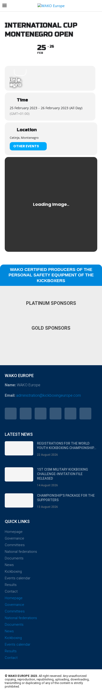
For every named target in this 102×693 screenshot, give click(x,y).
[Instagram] (40, 413)
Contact (11, 591)
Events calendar (17, 578)
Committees (15, 545)
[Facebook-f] (11, 413)
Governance (14, 538)
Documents (14, 558)
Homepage (14, 532)
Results (11, 585)
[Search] (97, 6)
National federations (21, 551)
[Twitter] (26, 413)
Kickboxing (13, 571)
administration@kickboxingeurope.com (48, 395)
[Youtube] (70, 413)
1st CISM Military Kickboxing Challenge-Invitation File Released (62, 474)
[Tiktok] (85, 413)
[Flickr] (55, 413)
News (9, 565)
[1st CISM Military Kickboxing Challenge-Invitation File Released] (19, 474)
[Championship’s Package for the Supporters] (19, 500)
